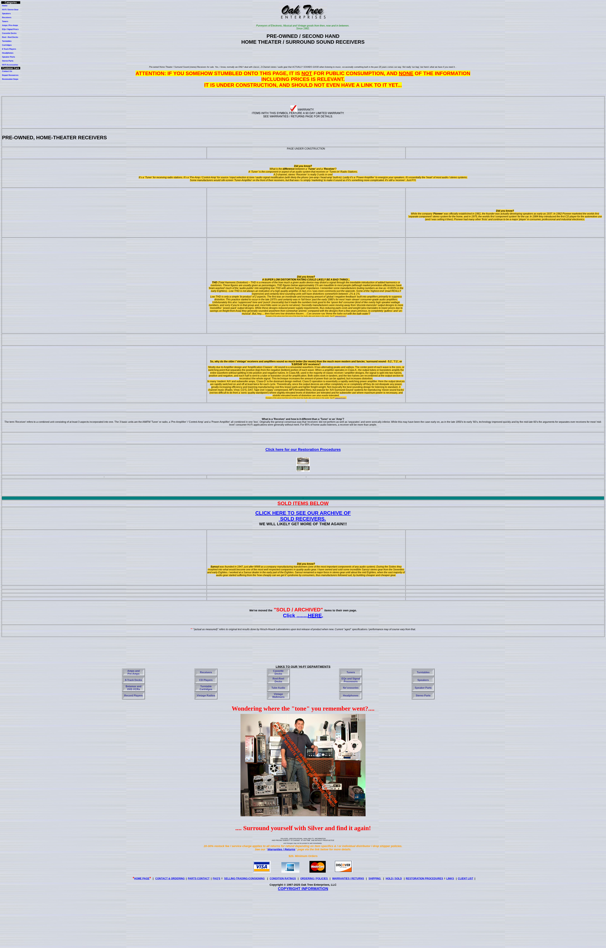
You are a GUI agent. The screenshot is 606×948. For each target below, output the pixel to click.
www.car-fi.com (340, 316)
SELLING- (244, 878)
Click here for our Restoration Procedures (303, 449)
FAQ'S (216, 878)
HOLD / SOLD (394, 878)
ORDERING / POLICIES (314, 878)
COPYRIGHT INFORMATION (303, 888)
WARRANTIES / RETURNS (348, 878)
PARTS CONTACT (199, 878)
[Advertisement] (303, 55)
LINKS (450, 878)
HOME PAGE (141, 878)
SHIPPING (374, 878)
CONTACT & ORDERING (170, 878)
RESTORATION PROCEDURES (424, 878)
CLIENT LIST (465, 878)
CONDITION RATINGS (283, 878)
